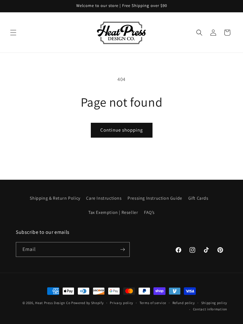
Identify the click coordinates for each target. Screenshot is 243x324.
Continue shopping (121, 130)
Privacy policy (121, 303)
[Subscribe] (122, 249)
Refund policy (183, 303)
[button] (13, 33)
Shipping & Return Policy (55, 198)
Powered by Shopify (87, 303)
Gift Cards (198, 198)
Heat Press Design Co (52, 303)
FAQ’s (149, 212)
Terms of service (153, 303)
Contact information (210, 309)
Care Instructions (104, 198)
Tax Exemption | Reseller (113, 212)
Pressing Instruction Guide (155, 198)
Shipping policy (214, 303)
